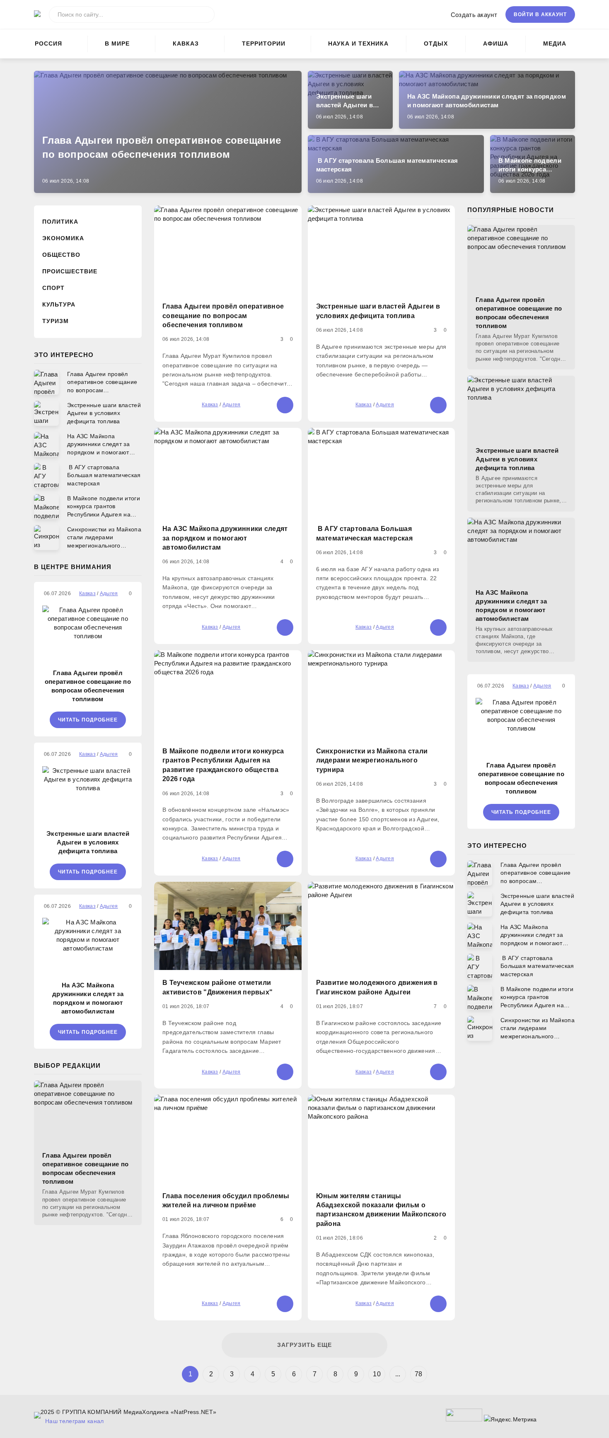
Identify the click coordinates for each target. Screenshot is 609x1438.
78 (419, 1374)
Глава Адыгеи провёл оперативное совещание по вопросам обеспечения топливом (88, 685)
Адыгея (231, 405)
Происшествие (69, 271)
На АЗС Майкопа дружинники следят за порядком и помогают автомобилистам (87, 998)
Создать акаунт (474, 14)
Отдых (436, 43)
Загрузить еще (304, 1344)
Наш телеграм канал (74, 1421)
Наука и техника (358, 43)
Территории (263, 43)
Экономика (63, 238)
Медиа (554, 43)
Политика (60, 221)
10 (377, 1374)
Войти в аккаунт (540, 14)
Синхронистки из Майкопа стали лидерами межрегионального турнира (372, 760)
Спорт (53, 288)
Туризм (55, 321)
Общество (61, 254)
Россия (48, 43)
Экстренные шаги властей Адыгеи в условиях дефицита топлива (87, 842)
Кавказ (186, 43)
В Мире (117, 43)
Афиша (495, 43)
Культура (58, 304)
